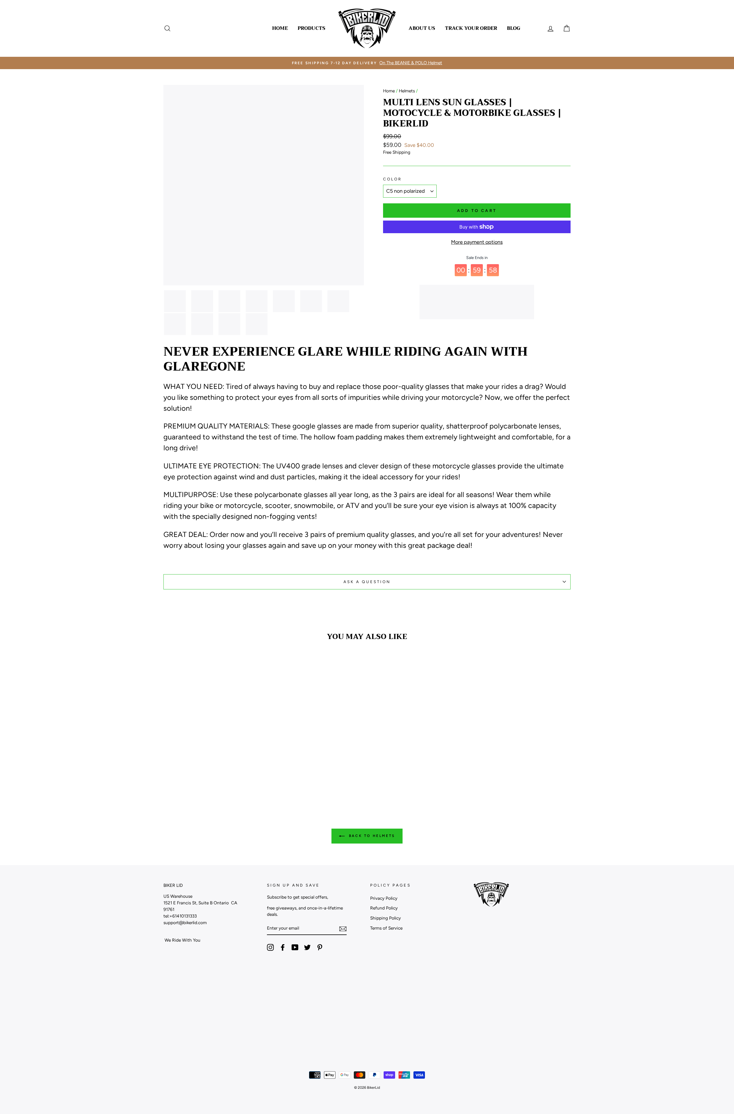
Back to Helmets (371, 836)
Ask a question (367, 581)
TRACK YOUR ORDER (471, 28)
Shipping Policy (385, 918)
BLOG (513, 28)
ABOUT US (422, 28)
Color (392, 179)
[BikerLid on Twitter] (307, 947)
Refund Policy (384, 908)
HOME (280, 28)
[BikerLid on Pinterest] (319, 947)
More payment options (477, 242)
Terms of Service (386, 928)
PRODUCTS (311, 28)
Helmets (407, 91)
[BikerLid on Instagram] (270, 947)
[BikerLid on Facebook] (282, 947)
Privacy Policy (383, 898)
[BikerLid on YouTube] (295, 947)
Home (389, 91)
